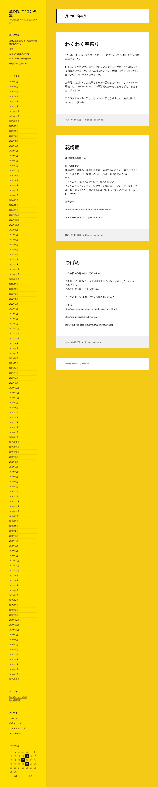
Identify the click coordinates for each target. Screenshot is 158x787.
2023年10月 (14, 225)
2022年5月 (13, 304)
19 (27, 764)
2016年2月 (13, 669)
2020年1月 (13, 437)
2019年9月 (13, 457)
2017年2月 (13, 610)
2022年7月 (13, 294)
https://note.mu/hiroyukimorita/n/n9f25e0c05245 (88, 209)
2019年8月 (13, 462)
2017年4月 (13, 600)
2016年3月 (13, 664)
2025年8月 (13, 131)
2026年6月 (13, 87)
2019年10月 (14, 452)
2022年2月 (13, 319)
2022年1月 (13, 324)
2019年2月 (13, 491)
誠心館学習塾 (15, 700)
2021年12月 (14, 329)
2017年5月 (13, 595)
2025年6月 (13, 141)
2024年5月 (13, 190)
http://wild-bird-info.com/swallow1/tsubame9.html (89, 324)
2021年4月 (13, 368)
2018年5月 (13, 536)
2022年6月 (13, 299)
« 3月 (15, 776)
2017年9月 (13, 575)
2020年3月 (13, 427)
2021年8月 (13, 348)
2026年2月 (13, 106)
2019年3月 (13, 487)
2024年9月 (13, 175)
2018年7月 (13, 526)
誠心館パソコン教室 (22, 13)
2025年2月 (13, 161)
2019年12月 (14, 442)
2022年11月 (14, 274)
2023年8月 (13, 230)
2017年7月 (13, 585)
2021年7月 (13, 353)
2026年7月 (13, 82)
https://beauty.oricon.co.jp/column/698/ (83, 217)
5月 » (31, 776)
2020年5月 (13, 422)
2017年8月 (13, 580)
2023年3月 (13, 254)
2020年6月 (13, 417)
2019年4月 (13, 482)
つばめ (72, 262)
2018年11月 (14, 506)
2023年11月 (14, 220)
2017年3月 (13, 605)
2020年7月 (13, 412)
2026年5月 (13, 91)
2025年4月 (13, 151)
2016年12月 (14, 620)
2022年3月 (13, 314)
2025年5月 (13, 146)
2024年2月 (13, 205)
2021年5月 (13, 363)
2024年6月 (13, 185)
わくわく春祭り (82, 44)
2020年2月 (13, 432)
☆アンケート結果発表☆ (20, 59)
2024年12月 (14, 170)
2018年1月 (13, 556)
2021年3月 (13, 373)
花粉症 (72, 147)
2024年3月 (13, 200)
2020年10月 (14, 398)
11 (23, 760)
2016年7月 (13, 645)
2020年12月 (14, 388)
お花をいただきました (19, 54)
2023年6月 (13, 240)
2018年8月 (13, 521)
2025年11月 (14, 116)
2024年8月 (13, 180)
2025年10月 (14, 121)
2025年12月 (14, 111)
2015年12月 (14, 679)
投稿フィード (15, 723)
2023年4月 (13, 250)
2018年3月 (13, 546)
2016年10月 (14, 630)
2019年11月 (14, 447)
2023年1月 (13, 264)
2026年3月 (13, 101)
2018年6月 (13, 531)
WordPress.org (15, 733)
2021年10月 (14, 338)
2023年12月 (14, 215)
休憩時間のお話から (18, 63)
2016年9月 (13, 635)
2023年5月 (13, 245)
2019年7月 (13, 467)
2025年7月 (13, 136)
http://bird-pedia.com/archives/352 (81, 317)
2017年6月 (13, 590)
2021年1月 (13, 383)
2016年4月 (13, 659)
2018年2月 (13, 551)
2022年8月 (13, 289)
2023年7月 (13, 235)
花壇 (11, 49)
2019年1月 (13, 496)
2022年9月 (13, 284)
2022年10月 (14, 279)
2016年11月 (14, 625)
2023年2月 (13, 259)
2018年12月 (14, 501)
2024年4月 (13, 195)
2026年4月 (13, 96)
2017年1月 (13, 615)
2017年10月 (14, 570)
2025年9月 (13, 126)
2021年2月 (13, 378)
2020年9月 (13, 403)
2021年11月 (14, 333)
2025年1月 (13, 166)
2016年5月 (13, 654)
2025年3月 (13, 156)
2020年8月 (13, 408)
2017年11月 (14, 566)
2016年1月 (13, 674)
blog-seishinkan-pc (94, 119)
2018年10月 (14, 511)
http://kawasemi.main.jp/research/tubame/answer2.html (91, 309)
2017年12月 (14, 561)
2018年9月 (13, 516)
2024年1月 (13, 210)
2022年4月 (13, 309)
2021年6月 (13, 358)
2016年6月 (13, 649)
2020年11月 (14, 393)
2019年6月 (13, 472)
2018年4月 (13, 541)
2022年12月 (14, 269)
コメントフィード (17, 728)
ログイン (13, 718)
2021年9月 (13, 343)
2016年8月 (13, 640)
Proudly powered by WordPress (77, 364)
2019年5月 (13, 477)
